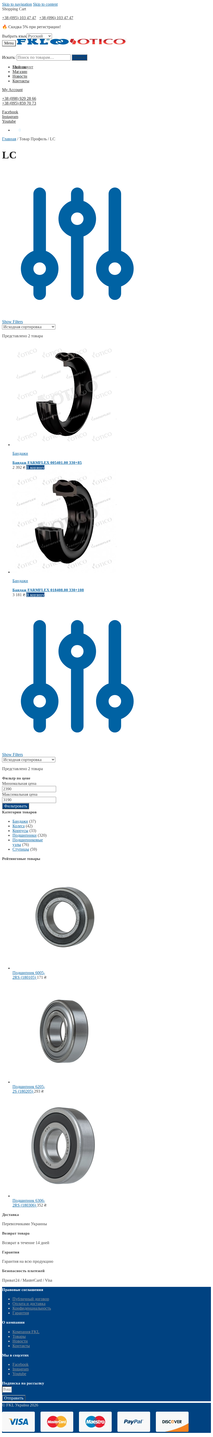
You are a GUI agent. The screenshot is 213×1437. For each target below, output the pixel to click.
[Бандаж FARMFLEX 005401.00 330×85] (64, 444)
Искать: (9, 57)
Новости (20, 1341)
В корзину (35, 467)
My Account (12, 89)
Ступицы (20, 849)
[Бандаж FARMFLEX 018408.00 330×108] (64, 572)
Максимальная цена (19, 794)
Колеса (18, 826)
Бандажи (20, 453)
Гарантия (20, 1313)
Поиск (79, 57)
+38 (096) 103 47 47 (56, 18)
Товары (19, 1336)
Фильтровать (15, 806)
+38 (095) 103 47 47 (19, 18)
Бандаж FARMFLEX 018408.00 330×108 (48, 590)
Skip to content (45, 4)
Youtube (9, 121)
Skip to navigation (17, 4)
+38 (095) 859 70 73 (19, 103)
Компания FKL (25, 1332)
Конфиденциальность (31, 1308)
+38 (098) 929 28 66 (19, 98)
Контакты (21, 1346)
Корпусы (20, 830)
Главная (9, 139)
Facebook (10, 112)
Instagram (10, 116)
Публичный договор (30, 1299)
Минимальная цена (19, 783)
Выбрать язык (14, 36)
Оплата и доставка (28, 1303)
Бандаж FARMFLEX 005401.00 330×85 (47, 463)
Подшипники (24, 835)
